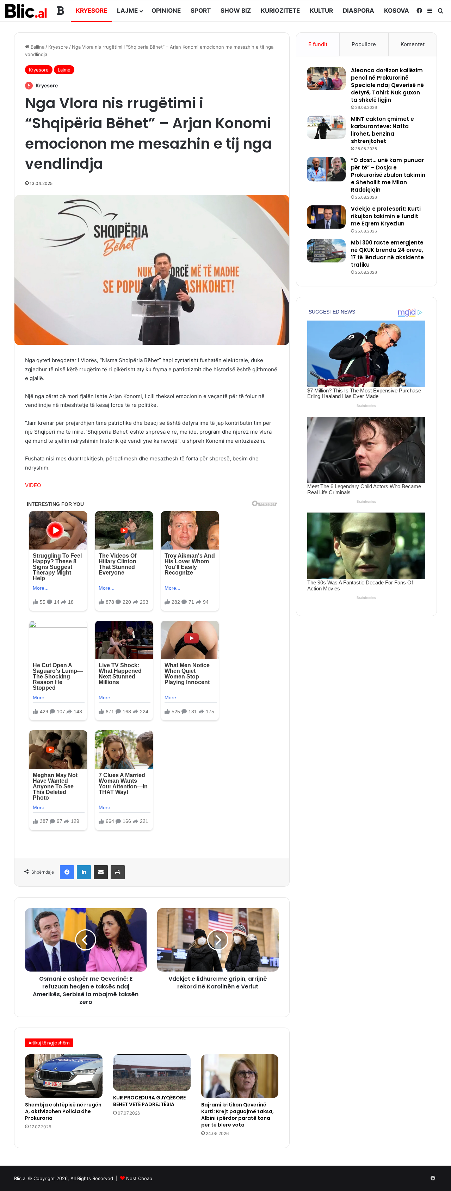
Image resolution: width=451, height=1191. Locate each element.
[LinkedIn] (84, 872)
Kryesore (91, 10)
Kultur (321, 10)
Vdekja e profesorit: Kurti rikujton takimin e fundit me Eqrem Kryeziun (386, 216)
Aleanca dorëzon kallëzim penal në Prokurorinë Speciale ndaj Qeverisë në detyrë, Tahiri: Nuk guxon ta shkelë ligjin (387, 85)
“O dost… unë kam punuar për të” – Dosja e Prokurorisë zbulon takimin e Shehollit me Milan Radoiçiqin (388, 174)
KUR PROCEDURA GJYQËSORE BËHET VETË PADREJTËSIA (149, 1101)
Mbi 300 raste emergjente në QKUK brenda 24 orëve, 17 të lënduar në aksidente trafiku (387, 253)
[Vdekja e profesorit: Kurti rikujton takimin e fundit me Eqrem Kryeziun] (326, 217)
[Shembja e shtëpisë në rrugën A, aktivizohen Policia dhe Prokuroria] (64, 1076)
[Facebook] (67, 872)
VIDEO (33, 485)
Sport (201, 10)
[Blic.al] (26, 11)
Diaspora (358, 10)
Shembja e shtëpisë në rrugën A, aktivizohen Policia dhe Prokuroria (63, 1111)
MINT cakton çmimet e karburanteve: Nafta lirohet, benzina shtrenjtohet (382, 130)
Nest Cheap (139, 1178)
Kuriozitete (280, 10)
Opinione (166, 10)
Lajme (127, 10)
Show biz (236, 10)
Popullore (364, 44)
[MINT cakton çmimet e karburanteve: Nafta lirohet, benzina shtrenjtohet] (326, 127)
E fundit (317, 44)
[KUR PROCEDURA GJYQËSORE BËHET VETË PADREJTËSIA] (152, 1072)
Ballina (36, 47)
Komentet (413, 44)
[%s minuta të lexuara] (101, 872)
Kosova (396, 10)
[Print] (118, 872)
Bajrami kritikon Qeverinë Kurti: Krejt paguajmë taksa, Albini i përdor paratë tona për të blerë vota (237, 1114)
